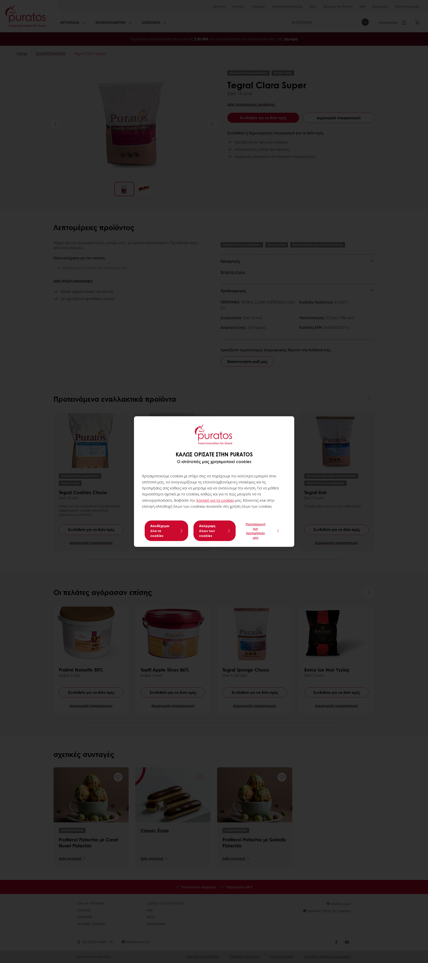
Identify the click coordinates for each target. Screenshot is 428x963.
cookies (227, 500)
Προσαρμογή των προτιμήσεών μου (255, 531)
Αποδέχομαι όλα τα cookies (159, 530)
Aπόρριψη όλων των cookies (207, 530)
